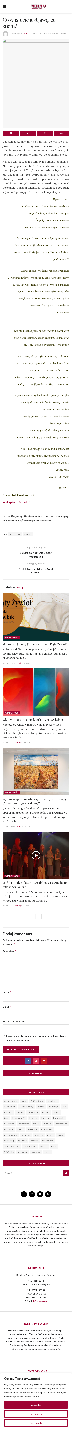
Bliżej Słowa (37, 1101)
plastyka (26, 1135)
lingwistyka (59, 1118)
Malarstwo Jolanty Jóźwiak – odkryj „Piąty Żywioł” (35, 644)
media (36, 1124)
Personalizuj (36, 1413)
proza (61, 1135)
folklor (20, 1112)
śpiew (47, 1152)
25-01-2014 (38, 33)
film (64, 1107)
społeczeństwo (11, 1146)
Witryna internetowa (14, 1021)
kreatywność (18, 1118)
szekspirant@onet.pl (16, 502)
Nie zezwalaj (36, 1422)
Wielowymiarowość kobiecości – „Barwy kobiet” (34, 720)
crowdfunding (26, 1107)
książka (33, 1118)
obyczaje (8, 1129)
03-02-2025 (25, 743)
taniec (43, 1146)
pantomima (46, 1129)
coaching (52, 1101)
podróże (39, 1135)
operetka (32, 1129)
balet (24, 1101)
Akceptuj (36, 1404)
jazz (6, 1118)
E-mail (7, 1006)
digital (41, 1107)
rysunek (22, 1141)
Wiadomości (12, 637)
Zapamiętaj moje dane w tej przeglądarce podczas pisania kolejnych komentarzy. (36, 1038)
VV (25, 33)
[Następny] (39, 916)
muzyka (47, 1124)
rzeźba (34, 1141)
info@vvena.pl (40, 1301)
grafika (45, 1112)
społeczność (30, 1146)
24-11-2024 (25, 906)
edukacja (53, 1107)
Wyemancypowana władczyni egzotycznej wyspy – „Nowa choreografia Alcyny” (36, 801)
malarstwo (15, 534)
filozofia (8, 1112)
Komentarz (9, 950)
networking (61, 1124)
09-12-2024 (25, 826)
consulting (9, 1107)
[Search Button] (66, 1173)
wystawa (36, 1152)
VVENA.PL (9, 1152)
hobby (57, 1112)
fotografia (33, 1112)
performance (10, 1135)
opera (20, 1129)
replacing (9, 1141)
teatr (53, 1146)
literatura (9, 1124)
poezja (27, 534)
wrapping (22, 1152)
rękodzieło (47, 1141)
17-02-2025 (25, 663)
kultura (45, 1118)
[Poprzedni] (33, 916)
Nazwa (7, 991)
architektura (10, 1101)
